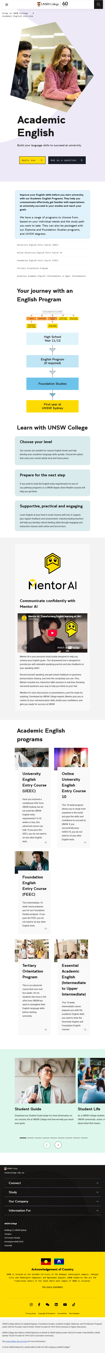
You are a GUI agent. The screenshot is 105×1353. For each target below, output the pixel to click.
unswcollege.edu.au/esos (16, 1341)
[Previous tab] (46, 1144)
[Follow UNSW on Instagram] (31, 1304)
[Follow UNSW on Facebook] (39, 1304)
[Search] (98, 4)
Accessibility (62, 1313)
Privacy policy (31, 1313)
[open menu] (6, 4)
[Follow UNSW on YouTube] (65, 1304)
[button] (32, 160)
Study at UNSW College (15, 13)
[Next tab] (58, 1144)
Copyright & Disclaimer (46, 1313)
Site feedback (74, 1313)
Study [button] (13, 1192)
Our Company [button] (18, 1201)
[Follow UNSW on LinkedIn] (56, 1304)
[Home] (52, 4)
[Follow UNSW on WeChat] (47, 1304)
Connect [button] (15, 1183)
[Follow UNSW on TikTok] (74, 1304)
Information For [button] (20, 1210)
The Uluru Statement (52, 1287)
